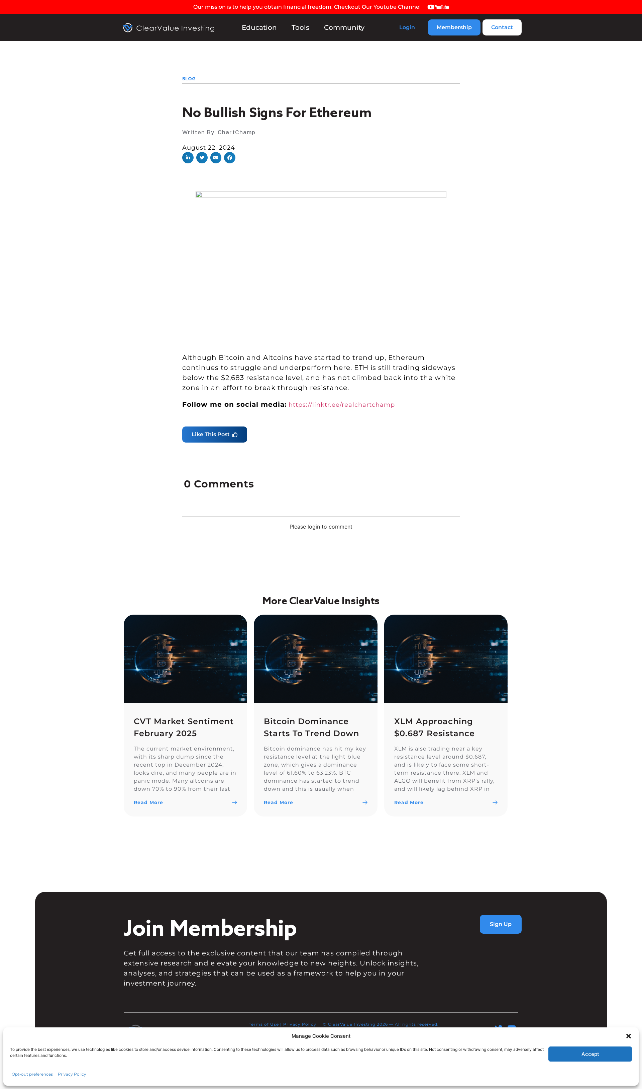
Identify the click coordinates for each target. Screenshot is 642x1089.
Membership (454, 27)
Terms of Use (264, 1024)
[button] (188, 157)
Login (407, 27)
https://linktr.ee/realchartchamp (342, 404)
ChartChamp (236, 132)
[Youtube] (512, 1028)
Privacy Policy (299, 1024)
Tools (300, 27)
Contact (502, 27)
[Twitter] (499, 1028)
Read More (148, 802)
